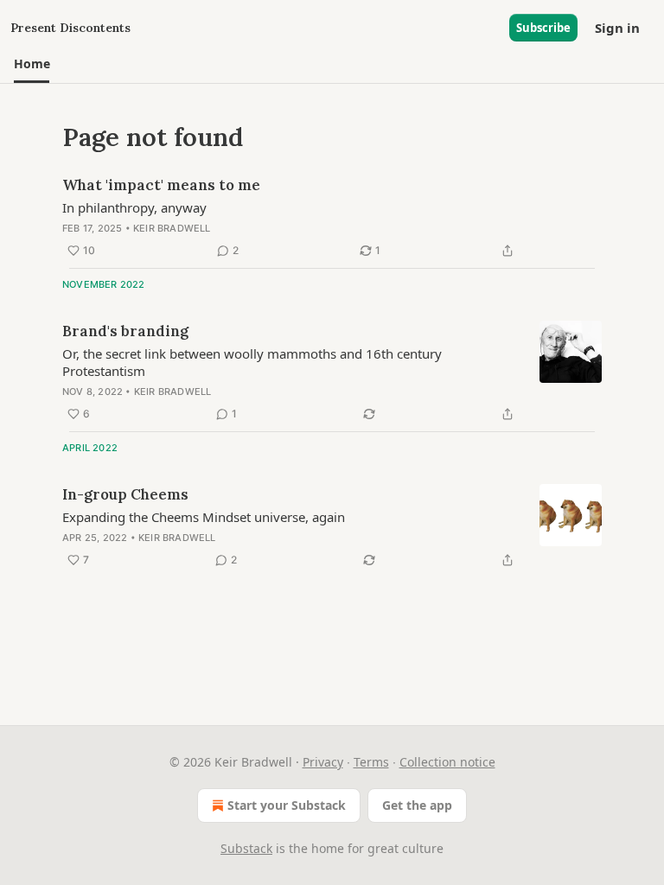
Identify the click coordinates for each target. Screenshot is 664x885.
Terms (371, 762)
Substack (246, 848)
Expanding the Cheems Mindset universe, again (203, 516)
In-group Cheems (125, 494)
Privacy (323, 762)
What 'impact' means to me (161, 184)
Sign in (617, 27)
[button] (31, 64)
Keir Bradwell (172, 228)
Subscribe (543, 27)
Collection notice (447, 762)
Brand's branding (125, 331)
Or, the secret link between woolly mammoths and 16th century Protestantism (252, 362)
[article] (332, 218)
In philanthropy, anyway (134, 207)
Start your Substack (286, 805)
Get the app (417, 805)
